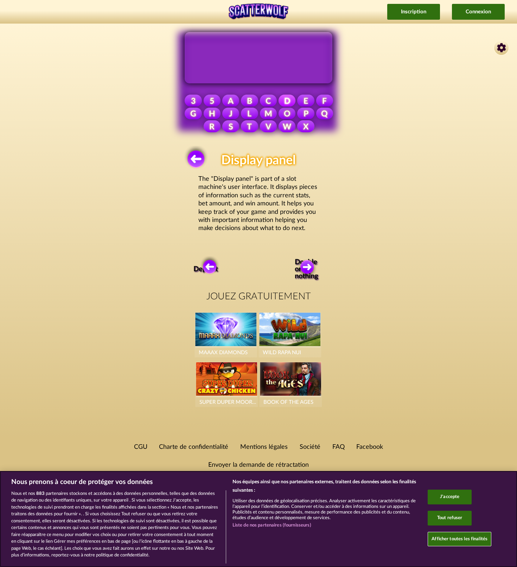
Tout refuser (449, 518)
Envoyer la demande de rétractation (258, 465)
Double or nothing (307, 269)
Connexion (478, 11)
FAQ (338, 447)
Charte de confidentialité (193, 447)
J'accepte (449, 497)
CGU (140, 447)
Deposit (206, 269)
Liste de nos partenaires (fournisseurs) (271, 525)
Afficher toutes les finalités (459, 539)
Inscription (413, 11)
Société (310, 447)
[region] (258, 519)
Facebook (369, 447)
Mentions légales (264, 447)
